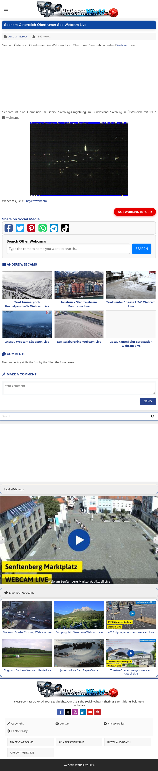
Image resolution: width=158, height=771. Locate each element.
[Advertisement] (79, 79)
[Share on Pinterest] (31, 228)
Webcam (122, 45)
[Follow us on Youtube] (90, 712)
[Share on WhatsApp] (42, 228)
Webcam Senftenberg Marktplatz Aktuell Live (79, 581)
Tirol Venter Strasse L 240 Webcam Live (131, 304)
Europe (23, 36)
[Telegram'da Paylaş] (54, 228)
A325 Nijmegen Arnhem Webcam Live (131, 632)
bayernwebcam (36, 201)
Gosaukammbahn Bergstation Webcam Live (131, 344)
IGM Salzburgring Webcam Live (79, 342)
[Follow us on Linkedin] (83, 712)
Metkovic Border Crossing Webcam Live (27, 632)
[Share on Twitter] (20, 228)
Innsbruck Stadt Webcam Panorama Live (79, 304)
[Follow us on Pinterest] (97, 712)
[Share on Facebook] (9, 228)
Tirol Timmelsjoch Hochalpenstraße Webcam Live (27, 304)
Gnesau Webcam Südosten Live (27, 342)
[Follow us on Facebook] (60, 712)
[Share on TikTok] (65, 228)
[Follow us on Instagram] (75, 712)
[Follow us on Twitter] (68, 712)
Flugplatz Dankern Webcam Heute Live (27, 670)
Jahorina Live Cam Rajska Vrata (79, 670)
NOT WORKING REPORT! (135, 212)
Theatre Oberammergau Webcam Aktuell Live (130, 672)
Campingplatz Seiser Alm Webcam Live (79, 632)
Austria (12, 36)
